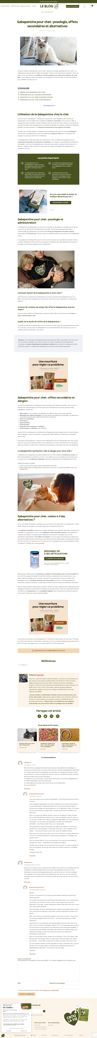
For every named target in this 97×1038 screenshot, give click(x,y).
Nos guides (50, 1025)
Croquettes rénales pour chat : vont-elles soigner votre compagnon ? (47, 745)
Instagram (55, 1035)
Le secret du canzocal (55, 558)
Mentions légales (69, 1035)
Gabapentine (24, 664)
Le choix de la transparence (40, 1029)
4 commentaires (51, 30)
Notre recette (37, 1025)
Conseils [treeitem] (34, 6)
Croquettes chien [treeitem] (5, 6)
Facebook (44, 1035)
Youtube (34, 1035)
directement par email (68, 641)
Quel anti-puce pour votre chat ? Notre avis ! (27, 744)
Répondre (27, 788)
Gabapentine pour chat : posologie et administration (35, 94)
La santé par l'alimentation (40, 1027)
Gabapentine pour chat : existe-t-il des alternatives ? (35, 99)
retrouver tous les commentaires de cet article (50, 650)
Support (81, 1035)
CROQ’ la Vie (63, 586)
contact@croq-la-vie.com (20, 1035)
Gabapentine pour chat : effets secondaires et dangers (36, 97)
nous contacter (39, 543)
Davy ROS (40, 675)
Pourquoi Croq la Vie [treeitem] (25, 6)
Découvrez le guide (60, 202)
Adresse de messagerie (57, 983)
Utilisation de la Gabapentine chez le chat (32, 92)
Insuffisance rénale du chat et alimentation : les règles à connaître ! (69, 745)
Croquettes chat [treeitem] (15, 6)
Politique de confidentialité (51, 990)
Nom (20, 983)
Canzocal (29, 532)
